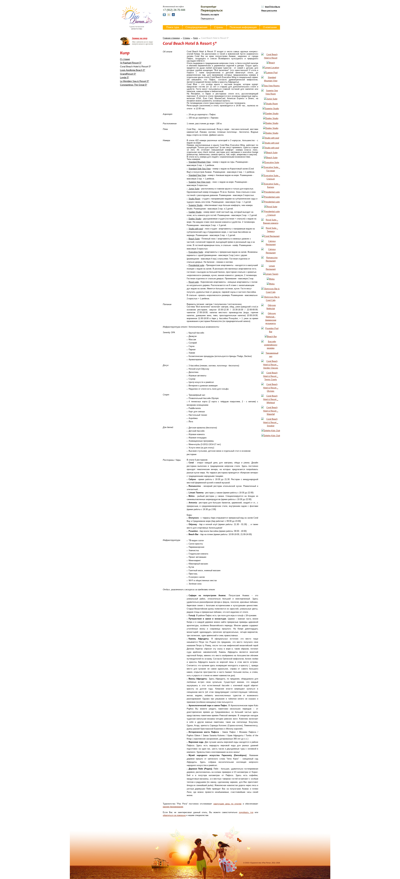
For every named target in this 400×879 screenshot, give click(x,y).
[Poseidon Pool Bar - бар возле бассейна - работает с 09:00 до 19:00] (270, 332)
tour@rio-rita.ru (272, 6)
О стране (125, 59)
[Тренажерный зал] (270, 356)
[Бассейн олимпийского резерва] (270, 348)
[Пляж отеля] (271, 63)
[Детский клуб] (270, 430)
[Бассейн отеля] (271, 72)
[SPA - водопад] (270, 414)
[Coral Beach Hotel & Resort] (270, 58)
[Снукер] (270, 426)
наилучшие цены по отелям (227, 804)
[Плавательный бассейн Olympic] (270, 391)
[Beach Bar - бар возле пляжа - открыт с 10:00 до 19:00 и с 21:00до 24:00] (271, 336)
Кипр (195, 38)
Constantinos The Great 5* (133, 85)
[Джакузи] (270, 402)
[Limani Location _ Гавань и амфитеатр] (270, 67)
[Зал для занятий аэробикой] (270, 368)
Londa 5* (124, 77)
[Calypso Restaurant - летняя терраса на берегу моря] (270, 253)
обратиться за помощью (174, 815)
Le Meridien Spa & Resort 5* (134, 81)
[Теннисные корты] (270, 379)
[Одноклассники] (168, 15)
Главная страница (171, 38)
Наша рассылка (269, 10)
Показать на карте (210, 14)
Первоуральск (207, 18)
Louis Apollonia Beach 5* (132, 70)
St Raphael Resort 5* (131, 63)
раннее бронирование (173, 807)
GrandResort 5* (128, 74)
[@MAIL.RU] (173, 15)
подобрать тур (246, 812)
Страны (186, 38)
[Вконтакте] (164, 15)
